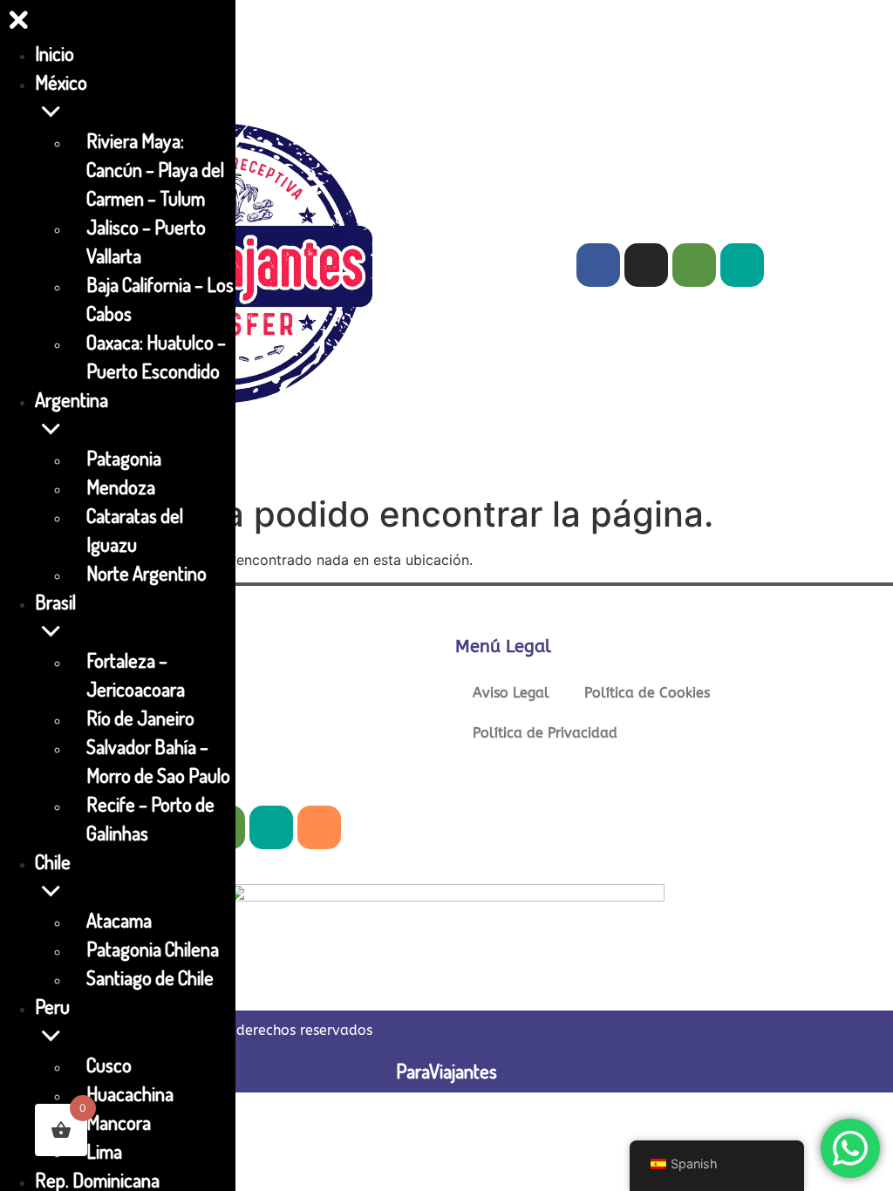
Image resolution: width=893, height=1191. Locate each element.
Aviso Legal (511, 692)
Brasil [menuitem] (55, 601)
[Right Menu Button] (18, 23)
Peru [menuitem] (52, 1006)
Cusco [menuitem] (109, 1064)
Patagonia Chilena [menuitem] (152, 948)
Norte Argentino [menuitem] (146, 573)
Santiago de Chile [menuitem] (150, 977)
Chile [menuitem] (53, 861)
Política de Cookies (647, 692)
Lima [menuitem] (104, 1151)
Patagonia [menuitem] (123, 458)
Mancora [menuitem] (118, 1122)
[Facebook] (598, 265)
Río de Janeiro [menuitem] (140, 717)
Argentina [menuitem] (71, 399)
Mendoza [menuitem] (120, 486)
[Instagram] (646, 265)
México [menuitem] (61, 82)
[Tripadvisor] (694, 265)
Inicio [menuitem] (54, 53)
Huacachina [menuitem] (130, 1093)
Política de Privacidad (545, 733)
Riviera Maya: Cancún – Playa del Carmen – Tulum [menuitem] (155, 169)
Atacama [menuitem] (119, 920)
